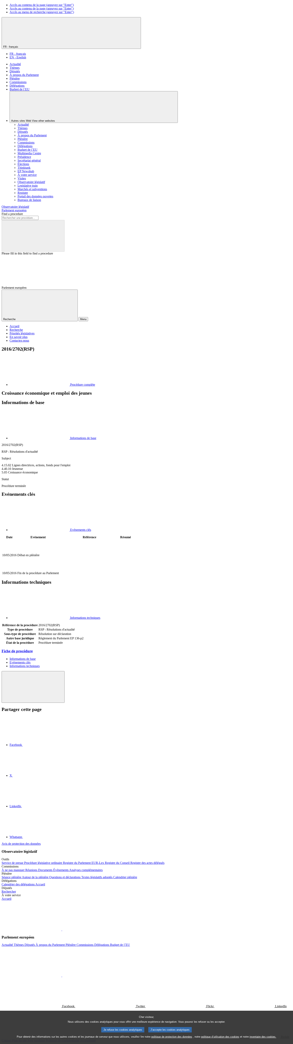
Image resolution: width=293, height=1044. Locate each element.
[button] (62, 929)
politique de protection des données (171, 1036)
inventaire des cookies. (263, 1036)
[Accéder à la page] (89, 568)
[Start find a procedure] (33, 236)
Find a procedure (12, 214)
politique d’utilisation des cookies (220, 1036)
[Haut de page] (33, 687)
